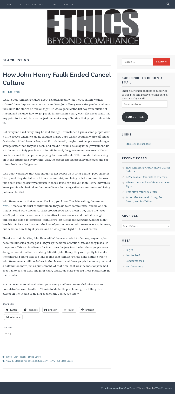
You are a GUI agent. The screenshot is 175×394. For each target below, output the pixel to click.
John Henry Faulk (52, 361)
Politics (30, 357)
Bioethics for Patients (31, 4)
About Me (69, 4)
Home (9, 4)
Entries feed (133, 255)
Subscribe (135, 117)
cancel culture (35, 361)
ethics (9, 357)
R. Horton (15, 92)
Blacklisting (21, 361)
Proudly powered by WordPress (118, 388)
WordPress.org (134, 266)
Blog (53, 4)
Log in (129, 249)
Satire (38, 357)
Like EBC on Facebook (138, 143)
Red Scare (67, 361)
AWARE (7, 206)
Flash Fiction (19, 357)
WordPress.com (163, 388)
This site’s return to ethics (141, 191)
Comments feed (135, 260)
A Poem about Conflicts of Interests (146, 177)
